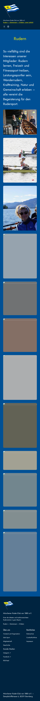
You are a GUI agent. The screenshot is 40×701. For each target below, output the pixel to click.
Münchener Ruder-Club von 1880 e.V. (14, 20)
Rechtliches (30, 629)
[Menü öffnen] (4, 26)
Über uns (6, 629)
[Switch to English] (8, 26)
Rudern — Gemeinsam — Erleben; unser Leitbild (18, 22)
